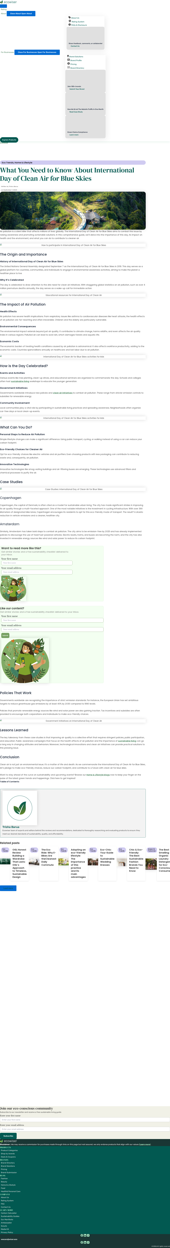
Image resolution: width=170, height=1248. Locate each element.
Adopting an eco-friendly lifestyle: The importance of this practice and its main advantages (78, 863)
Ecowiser (4, 143)
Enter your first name (10, 1116)
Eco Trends (8, 162)
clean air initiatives (63, 393)
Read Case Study (76, 112)
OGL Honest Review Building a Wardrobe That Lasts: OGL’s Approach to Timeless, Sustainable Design (19, 863)
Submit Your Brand (77, 89)
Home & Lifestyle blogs (98, 774)
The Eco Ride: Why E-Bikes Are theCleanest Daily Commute (48, 857)
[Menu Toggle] (3, 6)
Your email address (11, 568)
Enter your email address (12, 1125)
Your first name (9, 559)
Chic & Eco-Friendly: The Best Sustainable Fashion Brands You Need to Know (136, 860)
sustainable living (20, 381)
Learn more (74, 135)
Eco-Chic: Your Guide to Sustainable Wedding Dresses (107, 857)
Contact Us (75, 46)
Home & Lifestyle (23, 162)
